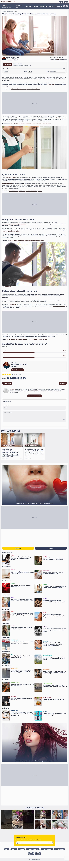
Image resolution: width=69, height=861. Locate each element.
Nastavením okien (7, 183)
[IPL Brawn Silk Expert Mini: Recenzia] (60, 824)
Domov (3, 11)
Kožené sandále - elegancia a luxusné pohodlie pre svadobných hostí (53, 572)
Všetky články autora (17, 370)
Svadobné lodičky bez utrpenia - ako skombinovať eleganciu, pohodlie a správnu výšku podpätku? (22, 572)
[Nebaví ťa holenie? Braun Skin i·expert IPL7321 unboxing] (43, 824)
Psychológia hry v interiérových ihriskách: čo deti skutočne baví (22, 656)
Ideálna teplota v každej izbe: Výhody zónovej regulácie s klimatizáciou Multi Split (55, 686)
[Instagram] (65, 2)
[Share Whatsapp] (11, 378)
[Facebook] (60, 2)
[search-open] (67, 6)
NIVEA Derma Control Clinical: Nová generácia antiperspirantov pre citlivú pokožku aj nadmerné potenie (53, 644)
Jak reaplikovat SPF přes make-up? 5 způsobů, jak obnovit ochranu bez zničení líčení (54, 616)
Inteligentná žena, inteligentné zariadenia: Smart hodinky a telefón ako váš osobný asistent (54, 630)
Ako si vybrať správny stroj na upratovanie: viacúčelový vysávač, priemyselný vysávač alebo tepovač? (54, 672)
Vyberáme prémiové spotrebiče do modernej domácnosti (22, 699)
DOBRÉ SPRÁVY (15, 640)
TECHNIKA (35, 6)
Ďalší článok (62, 383)
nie (4, 356)
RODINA (45, 598)
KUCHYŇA (13, 696)
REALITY (41, 6)
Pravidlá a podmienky (32, 849)
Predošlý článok (7, 383)
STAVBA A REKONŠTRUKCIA (6, 6)
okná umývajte (12, 304)
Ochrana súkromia (47, 849)
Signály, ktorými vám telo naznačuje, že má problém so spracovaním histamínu (54, 587)
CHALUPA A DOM (15, 682)
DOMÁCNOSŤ (58, 6)
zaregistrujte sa (36, 390)
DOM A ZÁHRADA (47, 655)
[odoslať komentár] (64, 420)
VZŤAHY (13, 597)
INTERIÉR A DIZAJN (19, 6)
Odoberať (50, 842)
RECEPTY (51, 6)
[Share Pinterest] (17, 378)
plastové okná (51, 84)
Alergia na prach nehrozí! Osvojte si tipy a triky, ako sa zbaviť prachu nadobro (27, 339)
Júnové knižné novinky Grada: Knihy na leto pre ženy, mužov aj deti (55, 714)
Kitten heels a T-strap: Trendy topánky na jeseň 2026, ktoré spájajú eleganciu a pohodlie (22, 558)
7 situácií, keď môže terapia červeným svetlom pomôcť (21, 585)
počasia (37, 295)
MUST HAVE (46, 570)
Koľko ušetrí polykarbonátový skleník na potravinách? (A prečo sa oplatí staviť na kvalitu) (54, 658)
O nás (6, 849)
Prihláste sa (13, 389)
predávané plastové (11, 177)
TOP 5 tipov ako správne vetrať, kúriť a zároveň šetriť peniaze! (25, 191)
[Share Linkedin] (21, 378)
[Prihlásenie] (64, 6)
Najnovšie (51, 548)
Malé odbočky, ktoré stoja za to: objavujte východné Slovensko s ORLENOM (22, 642)
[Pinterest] (67, 2)
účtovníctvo (59, 118)
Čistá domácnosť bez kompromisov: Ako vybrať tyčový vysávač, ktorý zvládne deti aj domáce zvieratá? (22, 714)
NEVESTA (13, 569)
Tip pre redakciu (59, 849)
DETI (12, 654)
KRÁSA (12, 611)
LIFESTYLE (45, 556)
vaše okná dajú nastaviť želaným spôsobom (14, 224)
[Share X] (14, 378)
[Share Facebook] (8, 378)
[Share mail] (24, 378)
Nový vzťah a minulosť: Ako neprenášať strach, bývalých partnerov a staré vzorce (22, 600)
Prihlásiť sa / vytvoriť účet (35, 396)
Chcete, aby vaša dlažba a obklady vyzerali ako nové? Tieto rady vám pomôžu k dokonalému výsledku (22, 671)
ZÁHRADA (28, 6)
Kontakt (14, 849)
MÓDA (12, 555)
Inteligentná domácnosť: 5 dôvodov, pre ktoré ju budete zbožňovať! (26, 240)
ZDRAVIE (13, 583)
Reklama (21, 849)
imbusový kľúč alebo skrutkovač (11, 231)
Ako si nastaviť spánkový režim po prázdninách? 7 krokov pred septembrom (54, 601)
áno (4, 351)
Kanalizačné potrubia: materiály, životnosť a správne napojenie (22, 685)
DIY (46, 6)
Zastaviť (6, 71)
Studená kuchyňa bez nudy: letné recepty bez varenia (54, 700)
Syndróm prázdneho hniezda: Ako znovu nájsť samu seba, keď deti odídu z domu (54, 558)
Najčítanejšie (18, 548)
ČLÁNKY (13, 626)
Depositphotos (8, 169)
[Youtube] (62, 2)
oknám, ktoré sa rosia (59, 306)
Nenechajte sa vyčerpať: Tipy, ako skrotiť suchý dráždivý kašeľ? (21, 628)
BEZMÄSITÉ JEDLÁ (47, 697)
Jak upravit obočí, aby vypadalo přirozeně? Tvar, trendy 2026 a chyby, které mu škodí (22, 614)
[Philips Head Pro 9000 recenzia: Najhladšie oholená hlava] (60, 814)
